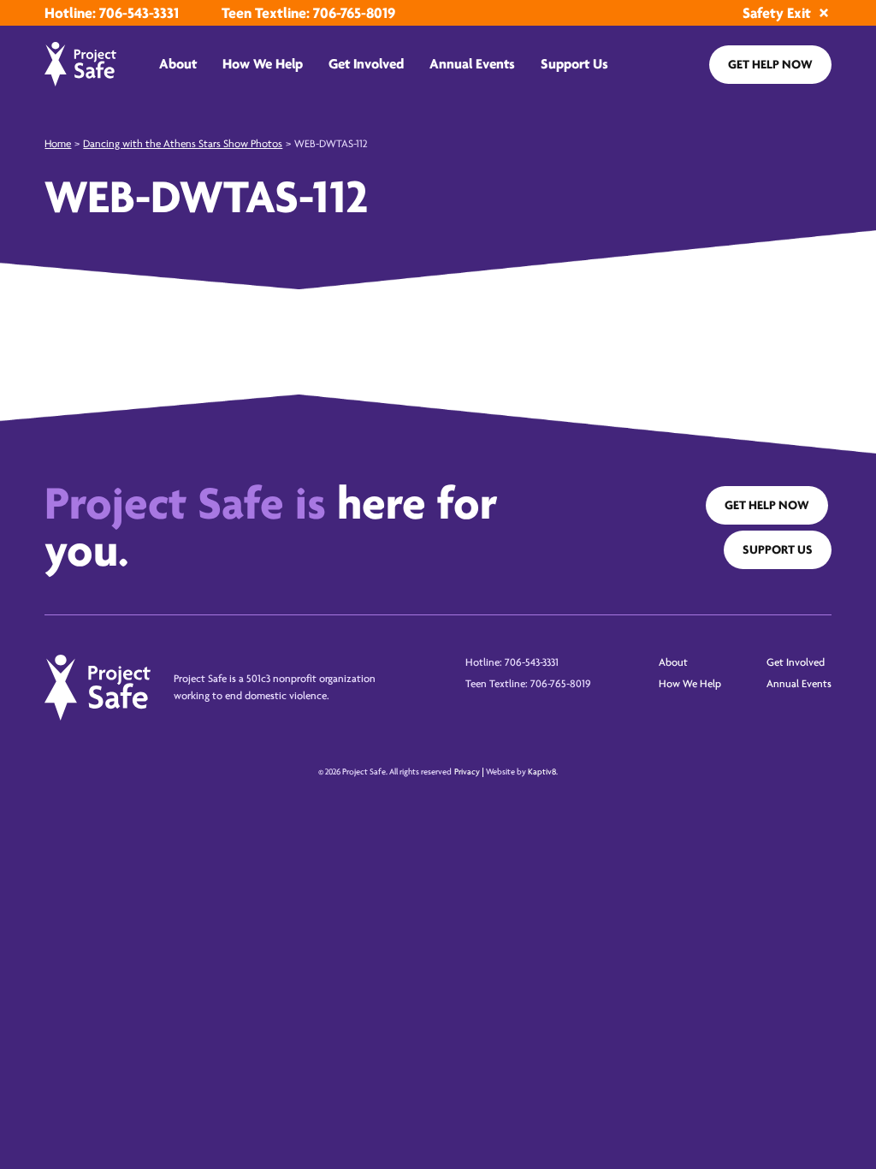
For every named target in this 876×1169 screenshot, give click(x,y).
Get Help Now (770, 64)
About (178, 64)
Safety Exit (777, 12)
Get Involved (366, 64)
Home (57, 144)
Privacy (467, 772)
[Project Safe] (80, 64)
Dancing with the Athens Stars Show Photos (182, 144)
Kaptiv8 (542, 772)
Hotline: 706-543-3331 (111, 12)
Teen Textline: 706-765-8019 (308, 12)
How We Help (262, 64)
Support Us (574, 64)
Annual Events (472, 64)
